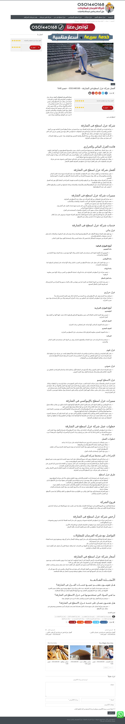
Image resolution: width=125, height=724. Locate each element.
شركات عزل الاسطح (66, 618)
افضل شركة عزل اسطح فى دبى (108, 618)
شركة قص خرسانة (45, 17)
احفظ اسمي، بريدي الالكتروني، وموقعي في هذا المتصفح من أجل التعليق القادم (94, 709)
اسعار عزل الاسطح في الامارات (74, 616)
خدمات (112, 84)
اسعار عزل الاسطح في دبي (60, 616)
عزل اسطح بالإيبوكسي (75, 17)
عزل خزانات (88, 17)
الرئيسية (110, 17)
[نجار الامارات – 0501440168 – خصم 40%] (102, 652)
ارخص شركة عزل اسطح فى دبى (88, 616)
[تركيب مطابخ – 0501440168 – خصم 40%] (57, 652)
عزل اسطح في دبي (60, 17)
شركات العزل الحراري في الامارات (93, 618)
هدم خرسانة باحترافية (30, 17)
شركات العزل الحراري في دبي (78, 618)
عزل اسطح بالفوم (100, 17)
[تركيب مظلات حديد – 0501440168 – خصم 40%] (80, 652)
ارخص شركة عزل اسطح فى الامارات (104, 616)
